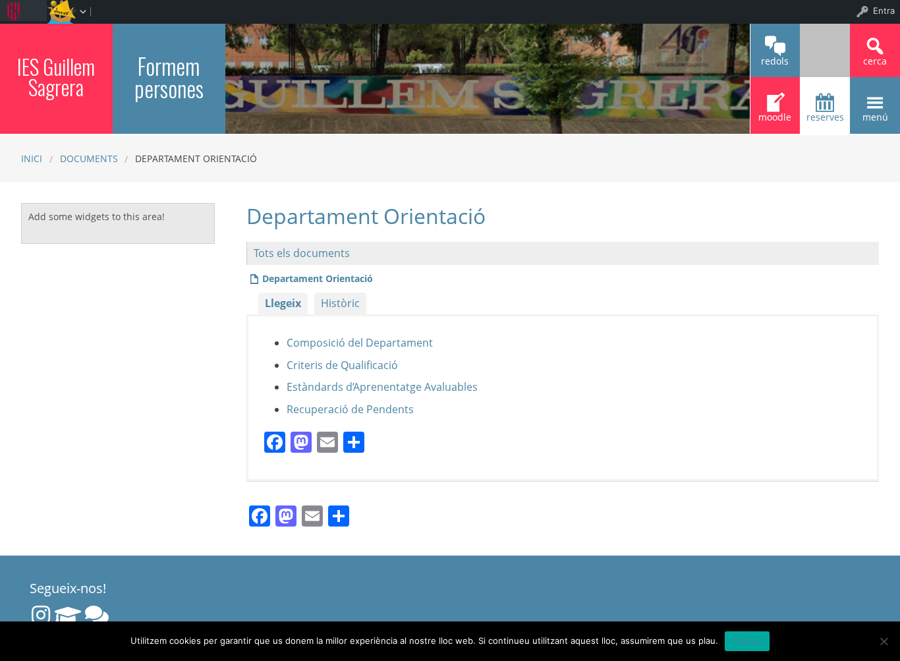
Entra (884, 10)
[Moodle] (68, 614)
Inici (31, 158)
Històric (340, 303)
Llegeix (283, 303)
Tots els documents (302, 253)
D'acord (747, 640)
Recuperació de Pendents (350, 409)
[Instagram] (41, 614)
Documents (89, 158)
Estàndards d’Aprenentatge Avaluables (382, 387)
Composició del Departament (360, 342)
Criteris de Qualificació (342, 365)
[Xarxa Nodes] (97, 614)
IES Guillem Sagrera (56, 76)
